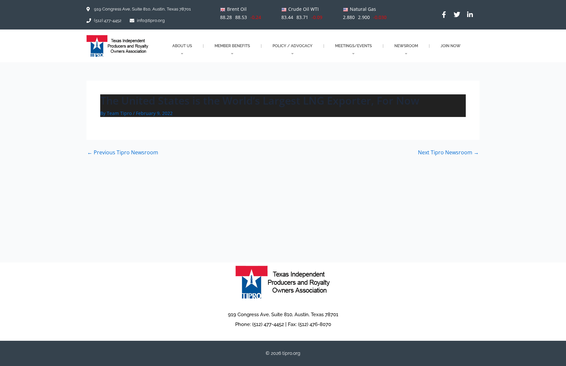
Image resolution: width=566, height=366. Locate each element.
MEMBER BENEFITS (232, 46)
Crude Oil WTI (303, 9)
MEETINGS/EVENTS (353, 46)
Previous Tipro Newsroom (122, 152)
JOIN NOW (451, 46)
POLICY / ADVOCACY (292, 46)
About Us (182, 46)
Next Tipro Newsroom (448, 152)
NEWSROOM (406, 46)
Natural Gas (363, 9)
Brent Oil (237, 9)
